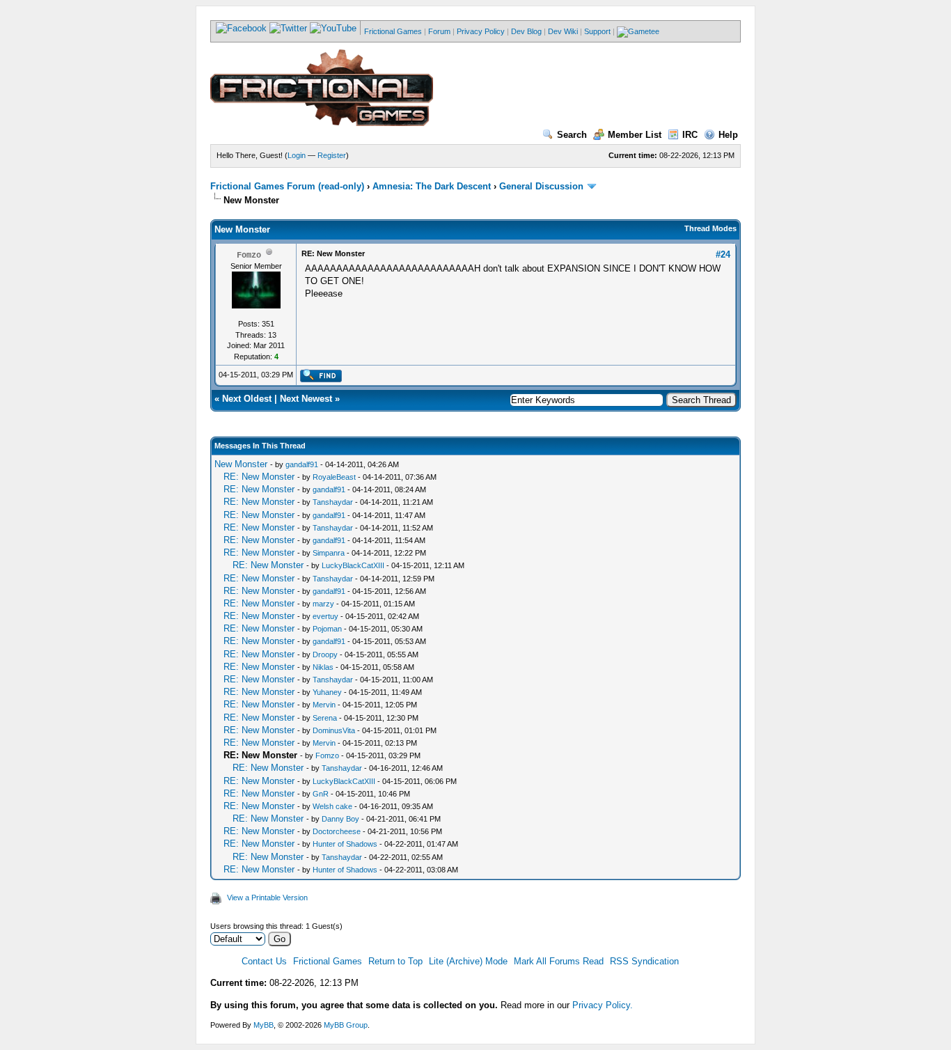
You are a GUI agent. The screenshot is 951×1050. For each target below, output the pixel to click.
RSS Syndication (644, 961)
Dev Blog (526, 31)
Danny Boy (340, 819)
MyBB (263, 1025)
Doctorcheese (337, 831)
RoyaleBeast (334, 477)
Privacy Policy (481, 31)
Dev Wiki (563, 31)
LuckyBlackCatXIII (353, 565)
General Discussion (541, 186)
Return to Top (395, 961)
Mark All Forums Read (559, 961)
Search (572, 135)
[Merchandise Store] (638, 31)
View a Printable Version (267, 897)
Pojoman (327, 629)
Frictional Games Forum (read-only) (287, 186)
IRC (690, 135)
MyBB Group (346, 1025)
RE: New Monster (258, 476)
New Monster (240, 464)
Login (297, 155)
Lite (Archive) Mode (468, 961)
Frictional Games (393, 31)
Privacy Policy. (602, 1005)
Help (728, 135)
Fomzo (327, 755)
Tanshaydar (333, 502)
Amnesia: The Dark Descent (431, 186)
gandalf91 (301, 464)
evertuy (325, 616)
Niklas (323, 667)
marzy (323, 604)
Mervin (324, 704)
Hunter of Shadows (345, 844)
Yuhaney (327, 692)
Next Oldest (247, 398)
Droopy (325, 654)
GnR (321, 794)
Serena (325, 718)
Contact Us (264, 961)
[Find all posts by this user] (320, 379)
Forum (439, 31)
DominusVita (334, 730)
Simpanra (329, 553)
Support (597, 31)
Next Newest (306, 398)
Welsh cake (332, 806)
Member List (634, 135)
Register (331, 155)
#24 (723, 254)
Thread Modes (710, 228)
